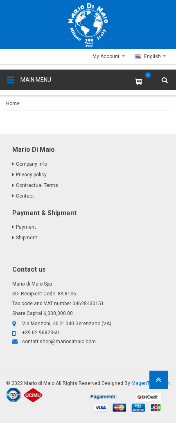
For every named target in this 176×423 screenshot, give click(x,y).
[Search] (159, 104)
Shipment (26, 238)
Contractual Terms (37, 185)
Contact (25, 196)
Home (13, 103)
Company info (31, 164)
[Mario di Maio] (88, 25)
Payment (26, 227)
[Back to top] (158, 382)
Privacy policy (31, 175)
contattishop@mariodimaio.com (59, 341)
